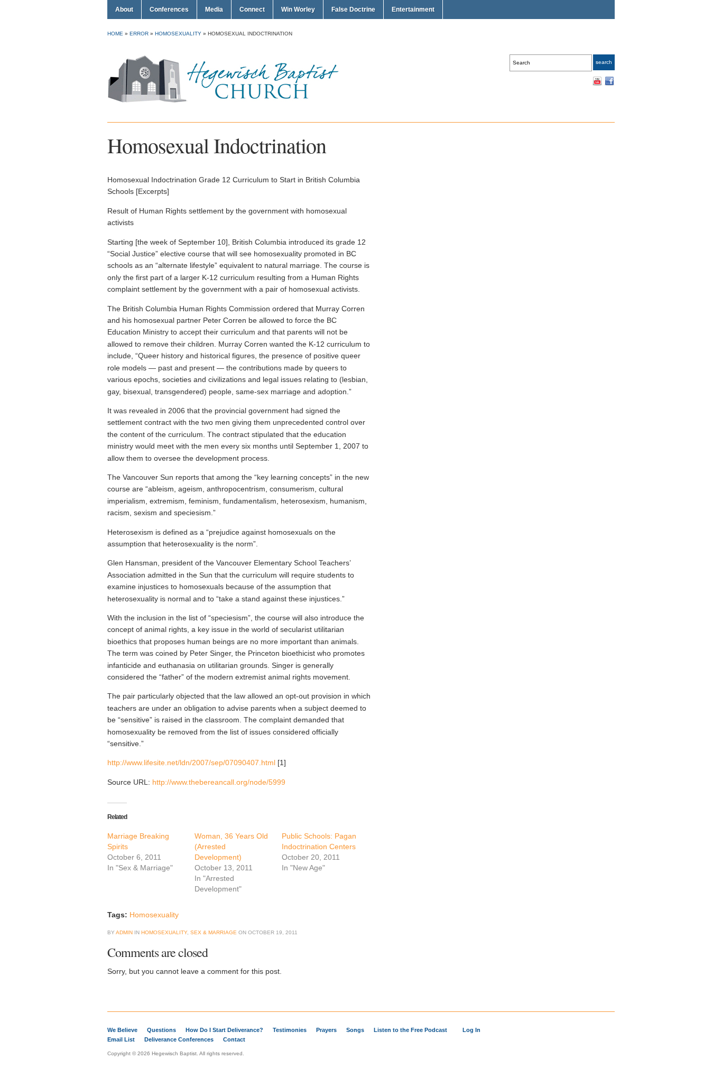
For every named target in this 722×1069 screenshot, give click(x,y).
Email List (121, 1039)
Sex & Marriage (213, 932)
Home (115, 33)
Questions (161, 1030)
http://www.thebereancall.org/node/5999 (218, 782)
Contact (234, 1039)
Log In (471, 1030)
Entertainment (413, 9)
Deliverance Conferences (179, 1039)
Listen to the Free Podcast (410, 1030)
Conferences (169, 9)
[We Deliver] (229, 102)
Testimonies (290, 1030)
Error (139, 33)
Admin (124, 932)
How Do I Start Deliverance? (224, 1030)
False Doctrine (353, 9)
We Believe (122, 1030)
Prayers (326, 1030)
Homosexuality (178, 33)
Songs (355, 1030)
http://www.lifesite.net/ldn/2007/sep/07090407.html (191, 762)
